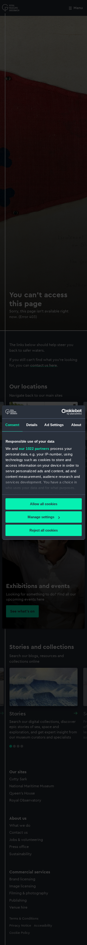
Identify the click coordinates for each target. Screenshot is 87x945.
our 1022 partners (34, 449)
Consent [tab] (12, 425)
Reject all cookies (43, 530)
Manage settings (41, 517)
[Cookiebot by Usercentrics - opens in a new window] (62, 412)
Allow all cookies (43, 504)
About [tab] (76, 425)
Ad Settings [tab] (54, 425)
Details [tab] (32, 425)
